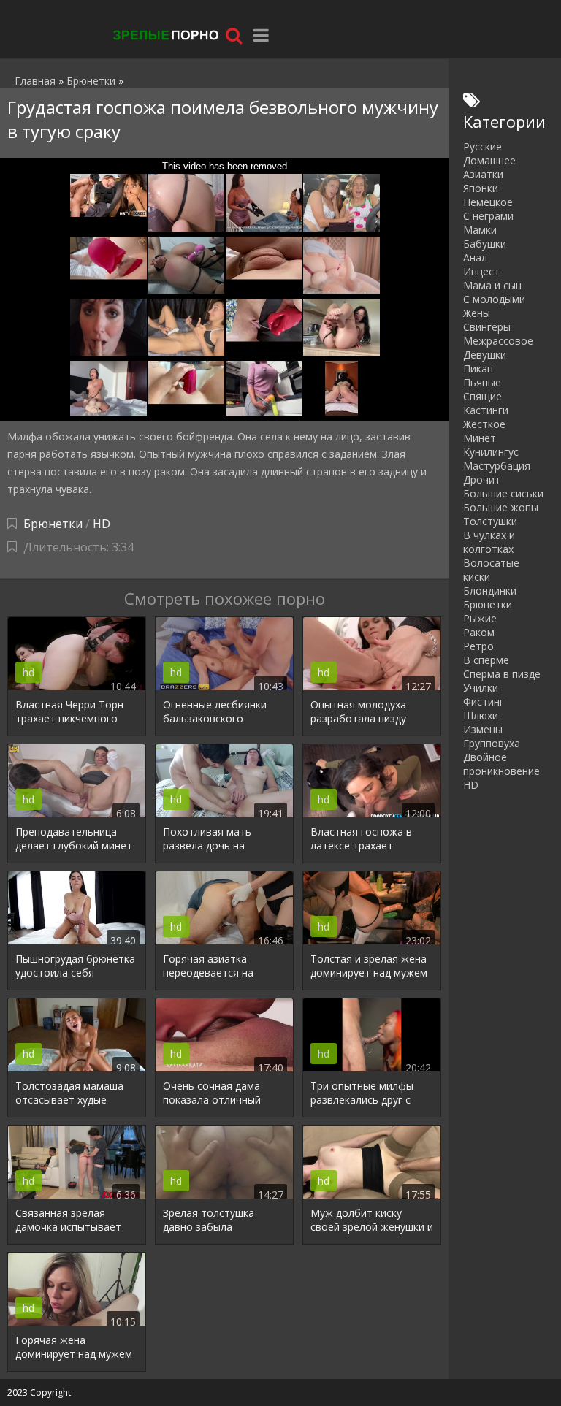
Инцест (481, 271)
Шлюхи (480, 715)
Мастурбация (496, 466)
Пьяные (482, 382)
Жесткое (484, 424)
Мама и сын (492, 285)
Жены (476, 313)
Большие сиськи (503, 493)
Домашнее (489, 160)
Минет (479, 438)
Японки (480, 188)
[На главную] (164, 34)
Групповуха (491, 743)
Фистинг (483, 701)
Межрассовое (498, 341)
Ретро (478, 646)
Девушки (484, 355)
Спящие (482, 396)
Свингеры (487, 327)
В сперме (486, 660)
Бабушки (484, 244)
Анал (475, 257)
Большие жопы (500, 507)
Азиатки (483, 174)
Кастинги (485, 410)
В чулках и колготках (489, 542)
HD (101, 524)
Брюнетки (53, 524)
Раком (479, 632)
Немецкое (488, 202)
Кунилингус (491, 452)
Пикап (478, 368)
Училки (480, 688)
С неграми (488, 216)
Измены (483, 729)
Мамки (480, 230)
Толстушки (490, 521)
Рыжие (480, 618)
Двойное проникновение (501, 764)
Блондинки (489, 590)
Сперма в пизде (502, 674)
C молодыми (494, 299)
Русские (482, 146)
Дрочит (481, 479)
